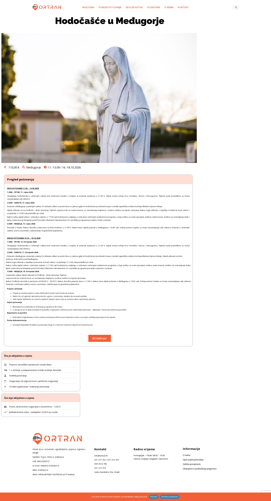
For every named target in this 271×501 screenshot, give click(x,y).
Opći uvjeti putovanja (193, 459)
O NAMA (169, 7)
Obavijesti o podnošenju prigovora (199, 468)
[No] (264, 497)
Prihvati (153, 497)
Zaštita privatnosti (192, 464)
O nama (186, 455)
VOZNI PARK (153, 7)
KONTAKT (183, 7)
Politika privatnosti (169, 497)
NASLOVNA (88, 7)
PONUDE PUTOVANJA (110, 7)
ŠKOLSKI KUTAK (134, 7)
